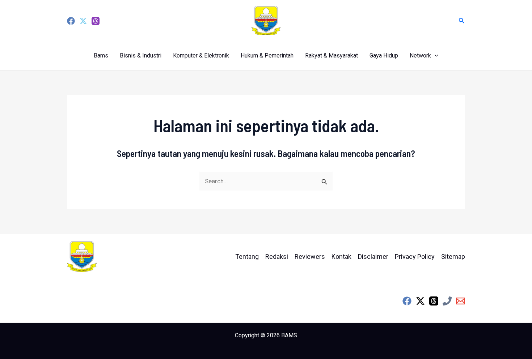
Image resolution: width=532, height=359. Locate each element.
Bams (101, 55)
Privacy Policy (415, 256)
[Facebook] (71, 21)
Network (420, 55)
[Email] (460, 300)
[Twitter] (83, 21)
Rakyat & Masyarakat (331, 55)
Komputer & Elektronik (201, 55)
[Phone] (447, 300)
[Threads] (96, 21)
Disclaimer (373, 256)
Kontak (341, 256)
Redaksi (276, 256)
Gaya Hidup (384, 55)
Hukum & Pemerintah (267, 55)
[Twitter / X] (420, 300)
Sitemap (453, 256)
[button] (462, 20)
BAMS (289, 335)
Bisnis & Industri (140, 55)
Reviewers (310, 256)
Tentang (247, 256)
